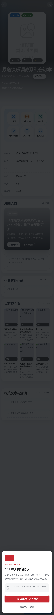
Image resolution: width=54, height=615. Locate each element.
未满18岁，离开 (27, 606)
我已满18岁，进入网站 (27, 599)
